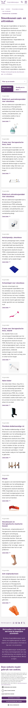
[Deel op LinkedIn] (19, 623)
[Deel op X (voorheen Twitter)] (24, 623)
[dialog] (14, 685)
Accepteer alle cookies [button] (14, 698)
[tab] (7, 89)
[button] (14, 705)
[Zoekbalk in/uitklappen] (22, 2)
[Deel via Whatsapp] (13, 623)
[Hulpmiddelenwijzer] (10, 2)
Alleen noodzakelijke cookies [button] (14, 701)
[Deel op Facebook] (21, 623)
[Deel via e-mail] (16, 623)
